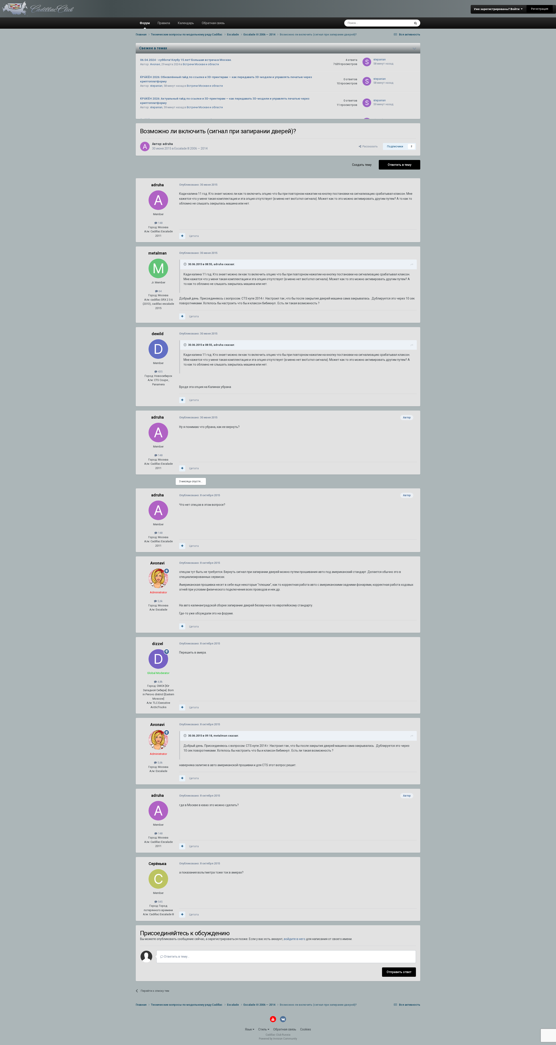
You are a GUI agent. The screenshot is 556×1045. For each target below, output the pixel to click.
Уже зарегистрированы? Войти (497, 9)
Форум (145, 23)
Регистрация (539, 9)
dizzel (157, 643)
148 (159, 223)
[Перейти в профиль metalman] (158, 268)
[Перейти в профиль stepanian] (366, 62)
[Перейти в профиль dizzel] (158, 659)
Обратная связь (213, 23)
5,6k (160, 601)
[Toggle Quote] (185, 264)
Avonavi (155, 64)
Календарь (186, 23)
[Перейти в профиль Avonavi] (158, 578)
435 (159, 371)
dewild (158, 333)
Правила (164, 23)
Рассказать (369, 146)
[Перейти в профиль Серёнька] (158, 879)
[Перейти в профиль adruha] (145, 146)
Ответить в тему (399, 164)
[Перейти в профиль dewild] (158, 349)
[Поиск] (415, 23)
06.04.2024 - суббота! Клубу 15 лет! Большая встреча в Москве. (186, 60)
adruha (168, 144)
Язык (249, 1029)
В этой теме (397, 23)
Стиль (263, 1029)
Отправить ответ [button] (399, 972)
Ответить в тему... (176, 956)
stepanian (379, 59)
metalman (157, 253)
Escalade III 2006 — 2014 (191, 148)
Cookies (305, 1029)
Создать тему (362, 164)
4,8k (160, 681)
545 (159, 901)
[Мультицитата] (182, 236)
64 (160, 291)
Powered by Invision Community (278, 1038)
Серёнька (157, 863)
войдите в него (294, 939)
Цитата (194, 236)
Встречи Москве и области (201, 64)
